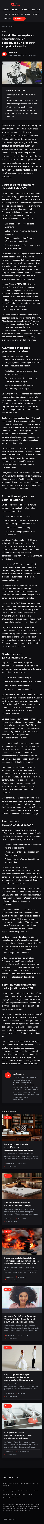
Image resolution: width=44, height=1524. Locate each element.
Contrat (36, 10)
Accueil (6, 10)
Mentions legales (8, 1498)
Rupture (26, 10)
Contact (19, 18)
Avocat (36, 14)
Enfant (15, 14)
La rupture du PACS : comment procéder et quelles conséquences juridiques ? (18, 1435)
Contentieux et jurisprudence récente (20, 107)
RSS (18, 1498)
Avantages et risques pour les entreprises (22, 100)
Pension (6, 14)
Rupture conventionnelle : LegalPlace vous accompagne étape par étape (18, 1147)
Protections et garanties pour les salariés (22, 104)
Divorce (16, 10)
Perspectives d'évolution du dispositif (21, 110)
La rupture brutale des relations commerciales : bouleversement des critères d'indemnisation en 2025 (21, 1261)
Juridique (25, 14)
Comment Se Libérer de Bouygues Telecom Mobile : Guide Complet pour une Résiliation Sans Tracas (20, 1319)
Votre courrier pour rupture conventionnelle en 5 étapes (18, 1204)
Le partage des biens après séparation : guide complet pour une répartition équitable (18, 1377)
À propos (7, 18)
